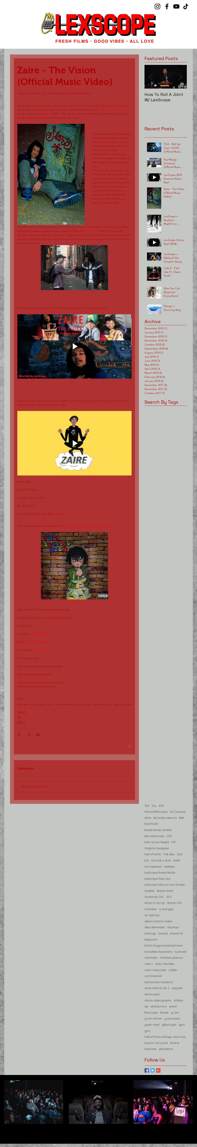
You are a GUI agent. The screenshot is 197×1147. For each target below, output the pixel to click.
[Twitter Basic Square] (152, 1070)
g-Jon (175, 1013)
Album (21, 722)
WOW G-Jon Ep (154, 903)
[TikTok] (185, 6)
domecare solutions (158, 982)
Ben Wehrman (154, 836)
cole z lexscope (155, 970)
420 (161, 806)
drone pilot (152, 994)
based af (176, 933)
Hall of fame (152, 854)
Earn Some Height (156, 842)
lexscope (22, 704)
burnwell (180, 952)
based (163, 933)
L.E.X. (146, 860)
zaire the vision (103, 704)
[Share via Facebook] (19, 734)
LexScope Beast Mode (159, 873)
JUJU (180, 854)
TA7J (169, 897)
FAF (173, 842)
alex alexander (154, 927)
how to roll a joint (156, 1043)
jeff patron (166, 1049)
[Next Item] (180, 77)
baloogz (150, 933)
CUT (169, 836)
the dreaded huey (66, 704)
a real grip (166, 909)
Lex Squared (152, 867)
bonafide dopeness (158, 952)
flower (164, 1013)
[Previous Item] (150, 77)
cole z (148, 964)
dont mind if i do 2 (156, 988)
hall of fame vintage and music (165, 1037)
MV (19, 717)
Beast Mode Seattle (158, 830)
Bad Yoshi (151, 824)
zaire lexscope (122, 704)
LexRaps (169, 867)
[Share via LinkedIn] (38, 734)
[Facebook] (167, 6)
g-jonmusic (172, 1018)
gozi (147, 1031)
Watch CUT (174, 903)
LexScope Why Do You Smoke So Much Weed (165, 885)
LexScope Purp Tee (157, 879)
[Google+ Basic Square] (158, 1070)
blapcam (150, 940)
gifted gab (169, 1025)
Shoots (21, 712)
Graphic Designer (156, 848)
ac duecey (151, 915)
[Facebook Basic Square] (146, 1070)
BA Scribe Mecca (165, 818)
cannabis (151, 958)
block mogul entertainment (163, 945)
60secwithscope (156, 812)
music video (37, 704)
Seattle (149, 891)
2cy (154, 806)
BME (181, 818)
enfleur (178, 1000)
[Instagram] (157, 6)
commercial (153, 976)
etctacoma (159, 1006)
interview (150, 1049)
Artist (147, 818)
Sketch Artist (165, 891)
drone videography (157, 1000)
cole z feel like (164, 964)
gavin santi (85, 704)
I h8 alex (168, 854)
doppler (177, 988)
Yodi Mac (150, 909)
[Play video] (74, 346)
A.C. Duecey (177, 812)
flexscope (151, 1013)
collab (173, 970)
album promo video (158, 921)
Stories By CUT (154, 897)
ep (146, 1006)
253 (146, 806)
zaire (50, 704)
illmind (174, 1043)
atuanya (173, 927)
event (173, 1006)
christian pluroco (171, 958)
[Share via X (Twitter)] (28, 734)
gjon (182, 1025)
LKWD (176, 860)
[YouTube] (176, 6)
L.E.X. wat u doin (161, 860)
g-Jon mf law (153, 1018)
